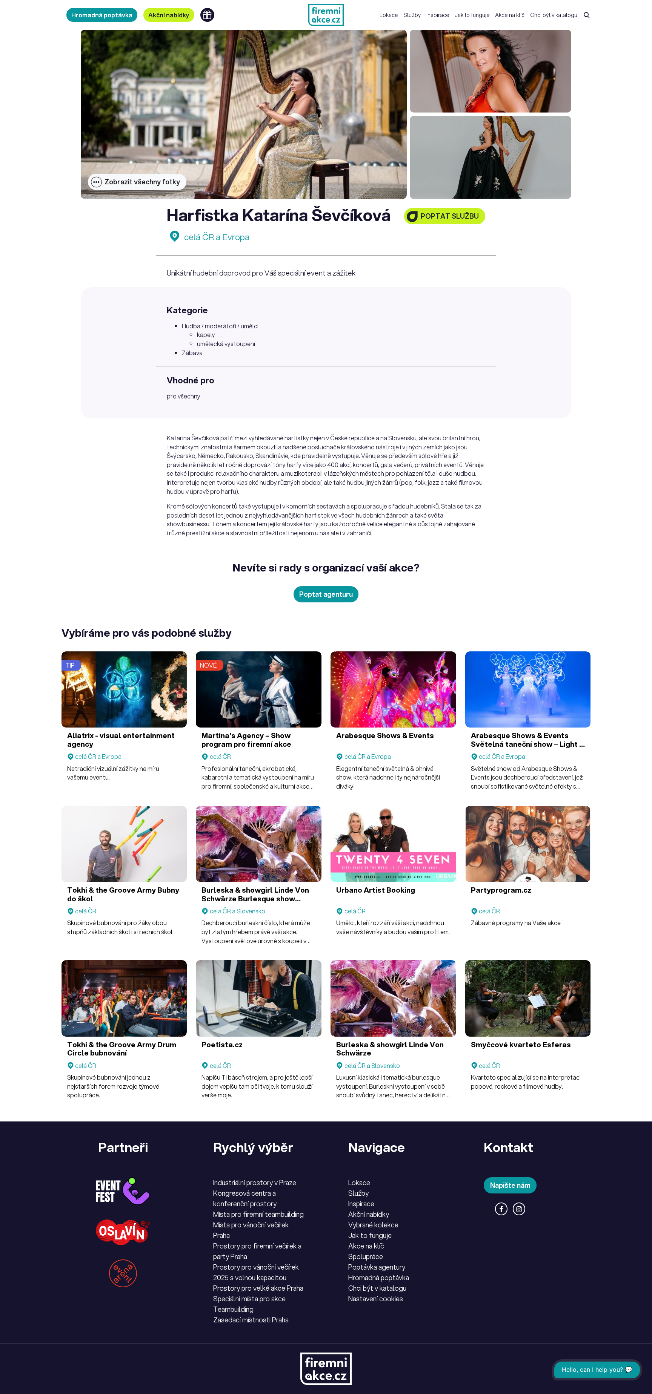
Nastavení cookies (375, 1299)
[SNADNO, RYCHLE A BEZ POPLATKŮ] (325, 15)
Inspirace (437, 15)
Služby (412, 15)
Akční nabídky (168, 15)
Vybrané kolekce (373, 1225)
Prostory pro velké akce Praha (258, 1288)
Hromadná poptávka (101, 15)
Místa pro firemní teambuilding (258, 1214)
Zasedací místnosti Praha (251, 1320)
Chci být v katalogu (553, 15)
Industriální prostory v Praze (254, 1182)
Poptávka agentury (376, 1267)
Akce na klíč (509, 15)
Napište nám (510, 1185)
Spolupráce (365, 1256)
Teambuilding (233, 1309)
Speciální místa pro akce (249, 1299)
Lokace (389, 15)
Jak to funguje (472, 15)
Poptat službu (450, 216)
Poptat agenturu (326, 594)
